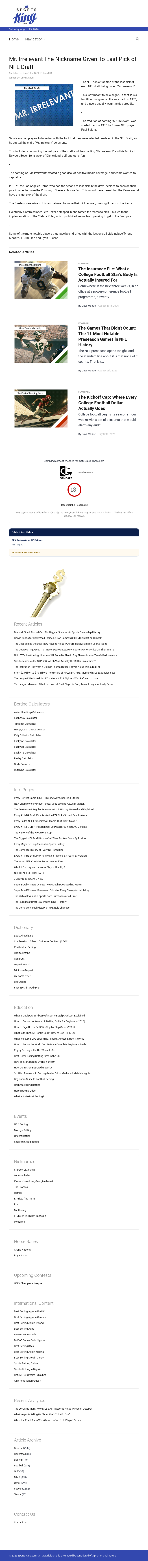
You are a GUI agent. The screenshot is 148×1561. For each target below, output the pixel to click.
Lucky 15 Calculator (25, 752)
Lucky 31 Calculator (25, 746)
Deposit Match (22, 964)
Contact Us (20, 1522)
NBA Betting (21, 1124)
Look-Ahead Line (23, 935)
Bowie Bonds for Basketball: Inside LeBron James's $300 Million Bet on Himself (58, 638)
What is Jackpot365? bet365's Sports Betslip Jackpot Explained (49, 1015)
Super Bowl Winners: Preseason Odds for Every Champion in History (52, 890)
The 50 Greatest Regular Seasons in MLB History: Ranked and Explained (54, 809)
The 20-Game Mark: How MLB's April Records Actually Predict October (53, 1408)
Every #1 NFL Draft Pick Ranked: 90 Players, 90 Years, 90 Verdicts (50, 826)
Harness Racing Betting (27, 1084)
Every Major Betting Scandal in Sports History (39, 844)
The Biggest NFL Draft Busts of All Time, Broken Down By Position (50, 838)
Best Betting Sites (24, 1346)
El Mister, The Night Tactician (30, 1215)
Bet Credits (20, 981)
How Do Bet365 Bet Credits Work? (33, 1067)
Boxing (18, 1459)
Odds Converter (23, 764)
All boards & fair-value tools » (26, 552)
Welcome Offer (22, 976)
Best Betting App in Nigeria (29, 1351)
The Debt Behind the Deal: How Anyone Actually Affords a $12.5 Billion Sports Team (60, 643)
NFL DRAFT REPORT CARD (29, 873)
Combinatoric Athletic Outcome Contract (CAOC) (41, 941)
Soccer (18, 1488)
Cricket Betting (22, 1136)
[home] (25, 14)
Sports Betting (22, 953)
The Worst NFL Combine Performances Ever (38, 861)
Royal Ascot (20, 1255)
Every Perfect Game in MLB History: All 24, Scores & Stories (46, 797)
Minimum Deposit (24, 970)
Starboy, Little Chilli (24, 1169)
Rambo (18, 1192)
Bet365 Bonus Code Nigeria (29, 1340)
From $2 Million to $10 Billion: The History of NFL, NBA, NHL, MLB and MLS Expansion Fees (64, 672)
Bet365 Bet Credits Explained (30, 1374)
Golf (16, 1471)
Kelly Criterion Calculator (28, 735)
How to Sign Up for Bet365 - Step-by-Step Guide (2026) (44, 1027)
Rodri (17, 1204)
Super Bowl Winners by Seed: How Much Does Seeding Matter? (49, 884)
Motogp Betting (23, 1130)
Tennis (17, 1494)
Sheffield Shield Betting (27, 1141)
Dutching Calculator (25, 769)
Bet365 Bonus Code (25, 1334)
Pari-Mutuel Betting (25, 947)
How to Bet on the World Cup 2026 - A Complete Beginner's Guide (50, 1044)
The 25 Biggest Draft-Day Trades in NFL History (40, 901)
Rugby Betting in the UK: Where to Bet (35, 1050)
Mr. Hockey (20, 1210)
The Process (21, 1187)
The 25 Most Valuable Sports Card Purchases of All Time (45, 896)
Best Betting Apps (24, 1328)
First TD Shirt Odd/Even (27, 987)
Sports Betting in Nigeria (27, 1369)
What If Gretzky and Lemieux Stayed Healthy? (39, 867)
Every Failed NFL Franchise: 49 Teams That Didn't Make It (45, 821)
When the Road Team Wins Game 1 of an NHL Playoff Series (47, 1420)
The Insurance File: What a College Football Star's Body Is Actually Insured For (108, 274)
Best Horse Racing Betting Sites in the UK (37, 1056)
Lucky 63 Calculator (25, 741)
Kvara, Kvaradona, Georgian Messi (33, 1181)
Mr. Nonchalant (22, 1175)
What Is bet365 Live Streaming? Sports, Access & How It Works (49, 1038)
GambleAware (86, 472)
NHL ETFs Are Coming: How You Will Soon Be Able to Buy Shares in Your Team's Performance (65, 655)
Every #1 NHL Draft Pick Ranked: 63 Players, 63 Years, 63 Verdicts (50, 855)
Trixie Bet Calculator (25, 723)
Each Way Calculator (25, 718)
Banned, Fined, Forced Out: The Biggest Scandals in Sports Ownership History (57, 632)
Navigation (34, 39)
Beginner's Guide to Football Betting (34, 1079)
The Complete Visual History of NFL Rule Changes (41, 907)
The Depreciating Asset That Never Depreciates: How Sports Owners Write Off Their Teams (64, 649)
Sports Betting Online (26, 1363)
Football (18, 1465)
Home (14, 39)
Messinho (19, 1221)
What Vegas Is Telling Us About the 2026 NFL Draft (42, 1414)
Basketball (20, 1454)
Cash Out (19, 958)
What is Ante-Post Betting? (29, 1096)
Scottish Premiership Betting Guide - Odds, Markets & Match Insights (52, 1073)
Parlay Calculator (23, 758)
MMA (17, 1477)
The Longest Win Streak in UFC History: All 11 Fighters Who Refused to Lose (56, 678)
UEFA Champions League (28, 1283)
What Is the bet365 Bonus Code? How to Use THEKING (44, 1032)
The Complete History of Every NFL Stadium (38, 849)
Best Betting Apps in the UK (29, 1311)
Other (17, 1482)
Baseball (19, 1448)
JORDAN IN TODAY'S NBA (28, 878)
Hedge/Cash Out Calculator (29, 729)
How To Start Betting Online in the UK (34, 1061)
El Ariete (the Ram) (24, 1198)
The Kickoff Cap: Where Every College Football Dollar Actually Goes (107, 403)
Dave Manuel (27, 77)
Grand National (22, 1249)
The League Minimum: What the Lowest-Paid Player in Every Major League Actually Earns (63, 684)
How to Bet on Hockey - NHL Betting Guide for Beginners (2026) (49, 1021)
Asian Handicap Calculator (29, 712)
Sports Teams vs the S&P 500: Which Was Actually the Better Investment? (55, 661)
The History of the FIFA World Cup (33, 832)
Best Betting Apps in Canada (30, 1317)
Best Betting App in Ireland (29, 1322)
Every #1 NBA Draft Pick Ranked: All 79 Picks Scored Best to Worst (51, 815)
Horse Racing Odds (25, 1090)
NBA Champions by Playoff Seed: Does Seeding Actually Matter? (49, 803)
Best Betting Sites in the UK (29, 1357)
